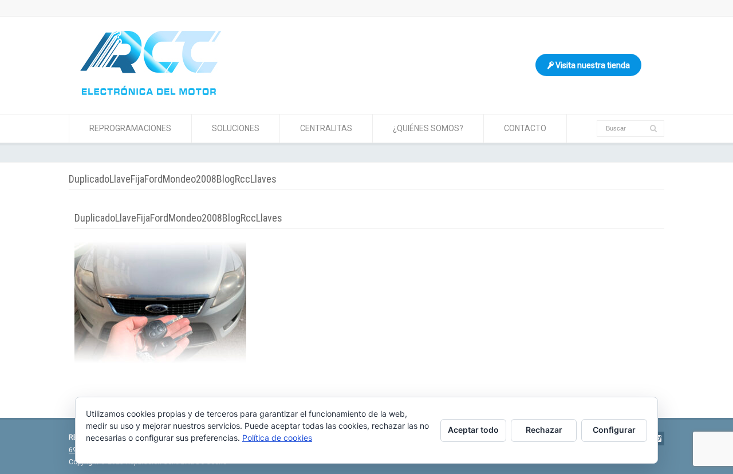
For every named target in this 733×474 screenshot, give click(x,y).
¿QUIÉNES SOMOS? (428, 128)
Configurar (614, 429)
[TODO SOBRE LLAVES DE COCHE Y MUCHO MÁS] (150, 92)
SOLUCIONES (235, 128)
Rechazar (544, 429)
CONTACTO (525, 128)
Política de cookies (277, 438)
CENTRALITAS (326, 128)
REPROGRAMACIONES (130, 128)
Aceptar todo (473, 429)
